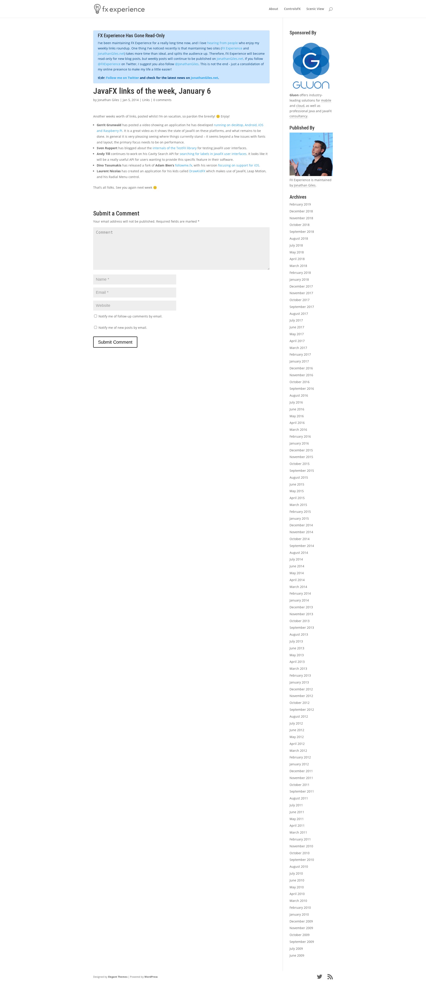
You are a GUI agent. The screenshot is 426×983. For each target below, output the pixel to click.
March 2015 (298, 505)
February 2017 (300, 354)
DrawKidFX (197, 171)
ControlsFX (292, 9)
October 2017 (300, 300)
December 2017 (301, 286)
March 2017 (298, 348)
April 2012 (297, 744)
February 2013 (300, 675)
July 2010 (296, 873)
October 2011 (300, 785)
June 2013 (297, 648)
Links (146, 100)
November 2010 (301, 846)
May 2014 (297, 573)
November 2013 (301, 614)
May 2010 (297, 887)
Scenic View (315, 9)
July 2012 (296, 723)
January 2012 (299, 764)
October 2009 (300, 935)
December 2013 (301, 607)
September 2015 (302, 470)
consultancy (298, 116)
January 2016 (299, 443)
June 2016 (297, 409)
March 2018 (298, 266)
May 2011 (297, 819)
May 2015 (297, 491)
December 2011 (301, 771)
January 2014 (299, 600)
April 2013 (297, 662)
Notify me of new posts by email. (123, 327)
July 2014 (296, 559)
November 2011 (301, 778)
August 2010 (299, 866)
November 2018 (301, 218)
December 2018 (301, 211)
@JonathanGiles (187, 64)
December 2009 (301, 921)
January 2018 (299, 279)
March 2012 (298, 750)
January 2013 (299, 682)
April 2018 (297, 259)
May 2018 (297, 252)
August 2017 (299, 313)
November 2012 (301, 696)
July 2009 (296, 948)
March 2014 (298, 587)
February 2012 (300, 757)
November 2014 (301, 532)
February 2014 (300, 593)
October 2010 (300, 853)
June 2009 (297, 955)
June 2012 (297, 730)
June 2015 (297, 484)
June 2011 (297, 812)
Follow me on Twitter (122, 78)
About (273, 9)
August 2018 (299, 238)
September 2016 (302, 388)
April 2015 (297, 498)
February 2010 (300, 907)
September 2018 (302, 231)
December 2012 (301, 689)
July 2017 (296, 320)
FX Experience (232, 48)
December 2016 (301, 368)
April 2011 (297, 825)
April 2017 (297, 341)
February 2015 (300, 511)
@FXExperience (109, 64)
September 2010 (302, 860)
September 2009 (302, 942)
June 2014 (297, 566)
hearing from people (222, 43)
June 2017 (297, 327)
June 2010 (297, 880)
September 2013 (302, 627)
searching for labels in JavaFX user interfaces (213, 154)
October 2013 (300, 621)
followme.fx (183, 165)
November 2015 (301, 457)
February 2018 (300, 272)
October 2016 (300, 382)
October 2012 (300, 703)
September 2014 (302, 546)
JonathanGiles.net (111, 53)
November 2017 (301, 293)
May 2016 (297, 416)
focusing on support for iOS (238, 165)
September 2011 (302, 791)
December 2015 (301, 450)
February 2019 (300, 204)
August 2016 (299, 395)
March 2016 (298, 429)
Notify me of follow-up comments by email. (130, 316)
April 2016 (297, 423)
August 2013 (299, 634)
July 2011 (296, 805)
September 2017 (302, 307)
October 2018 (300, 225)
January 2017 (299, 361)
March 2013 (298, 668)
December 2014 (301, 525)
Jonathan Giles (108, 100)
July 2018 (296, 245)
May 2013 (297, 655)
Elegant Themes (117, 976)
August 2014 (299, 552)
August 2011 (299, 798)
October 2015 (300, 464)
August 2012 (299, 716)
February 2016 (300, 436)
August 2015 (299, 477)
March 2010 (298, 901)
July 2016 (296, 402)
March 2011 (298, 832)
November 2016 (301, 375)
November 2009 (301, 928)
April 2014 (297, 580)
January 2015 (299, 518)
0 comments (162, 100)
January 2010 (299, 914)
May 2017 (297, 334)
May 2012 (297, 737)
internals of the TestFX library (175, 148)
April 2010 (297, 894)
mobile (326, 100)
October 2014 (300, 539)
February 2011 (300, 839)
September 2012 (302, 709)
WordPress (151, 976)
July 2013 (296, 641)
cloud (300, 106)
